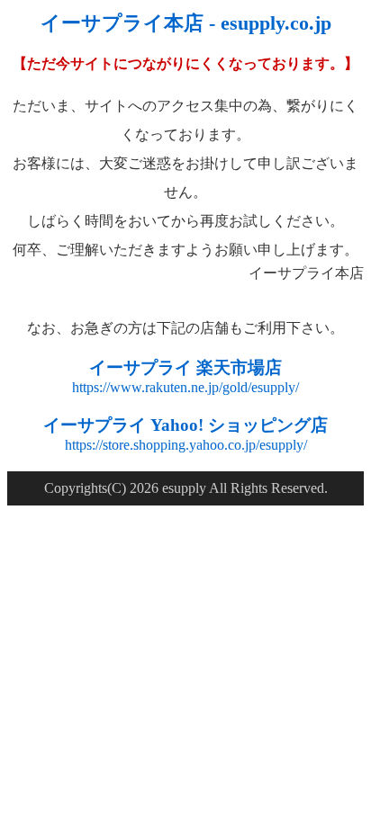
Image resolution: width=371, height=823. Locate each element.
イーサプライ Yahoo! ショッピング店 (185, 425)
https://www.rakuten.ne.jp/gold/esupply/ (185, 387)
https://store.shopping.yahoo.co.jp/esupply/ (186, 444)
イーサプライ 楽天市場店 (185, 367)
